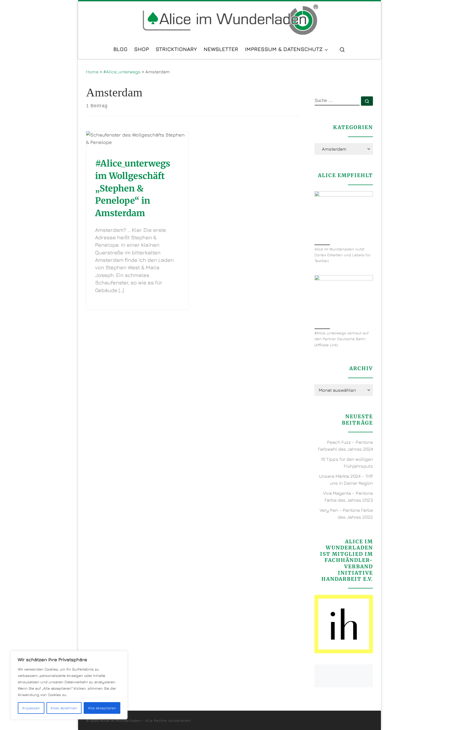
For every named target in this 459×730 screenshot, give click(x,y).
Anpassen (31, 708)
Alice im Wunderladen (120, 720)
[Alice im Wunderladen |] (229, 19)
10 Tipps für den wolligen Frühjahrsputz (347, 462)
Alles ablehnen (63, 708)
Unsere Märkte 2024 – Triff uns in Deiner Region (346, 479)
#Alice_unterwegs (122, 71)
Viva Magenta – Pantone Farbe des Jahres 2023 (348, 496)
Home (92, 71)
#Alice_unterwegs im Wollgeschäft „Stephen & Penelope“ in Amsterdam (132, 188)
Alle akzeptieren (102, 708)
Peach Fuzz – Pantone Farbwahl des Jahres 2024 (345, 445)
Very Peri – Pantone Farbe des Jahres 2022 (346, 513)
